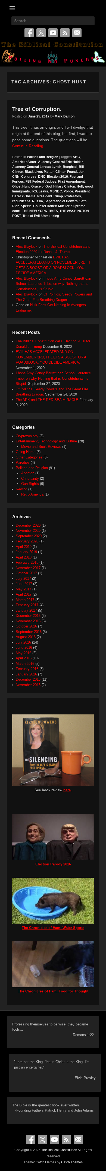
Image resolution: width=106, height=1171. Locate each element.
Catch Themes (72, 1162)
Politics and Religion (42, 157)
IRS (34, 191)
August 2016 (26, 637)
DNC (41, 177)
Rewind (21, 489)
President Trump (50, 196)
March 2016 (25, 664)
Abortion (27, 473)
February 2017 (27, 605)
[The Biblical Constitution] (53, 53)
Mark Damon (64, 116)
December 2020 (28, 525)
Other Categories (29, 457)
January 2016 (26, 674)
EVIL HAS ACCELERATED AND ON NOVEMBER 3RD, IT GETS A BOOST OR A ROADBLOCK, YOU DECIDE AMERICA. (51, 357)
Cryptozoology (27, 436)
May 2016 (23, 653)
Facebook (29, 32)
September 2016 (29, 632)
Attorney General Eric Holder (60, 162)
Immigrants (21, 191)
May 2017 (23, 589)
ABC (76, 157)
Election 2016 (57, 177)
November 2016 (28, 621)
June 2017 (24, 584)
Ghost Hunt (21, 186)
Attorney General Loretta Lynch (36, 167)
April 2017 (24, 594)
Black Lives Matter (39, 172)
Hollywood (85, 186)
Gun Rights (30, 484)
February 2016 (27, 669)
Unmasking (50, 216)
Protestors (72, 196)
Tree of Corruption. (36, 109)
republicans (21, 201)
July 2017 (23, 579)
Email (77, 32)
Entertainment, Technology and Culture (46, 441)
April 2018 (24, 557)
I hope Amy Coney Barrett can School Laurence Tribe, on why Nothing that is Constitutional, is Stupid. (53, 283)
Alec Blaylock (27, 247)
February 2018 (27, 562)
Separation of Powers (61, 201)
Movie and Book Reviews (41, 447)
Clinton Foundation (69, 172)
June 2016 (24, 647)
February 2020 (27, 541)
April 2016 (24, 658)
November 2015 (28, 685)
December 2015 (28, 679)
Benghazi (70, 167)
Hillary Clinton (64, 186)
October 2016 (26, 626)
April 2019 (24, 547)
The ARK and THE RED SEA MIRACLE (47, 400)
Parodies (23, 462)
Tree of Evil (31, 216)
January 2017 (26, 610)
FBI (28, 181)
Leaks (43, 191)
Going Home (25, 452)
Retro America (32, 494)
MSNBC (56, 191)
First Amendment (71, 181)
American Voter (24, 162)
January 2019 (26, 552)
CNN (16, 177)
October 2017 (26, 573)
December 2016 (28, 616)
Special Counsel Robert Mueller (45, 206)
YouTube (53, 32)
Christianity (30, 478)
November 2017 (28, 568)
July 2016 (23, 642)
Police (68, 191)
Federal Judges (44, 181)
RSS (65, 32)
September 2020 (29, 536)
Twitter (41, 32)
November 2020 (28, 531)
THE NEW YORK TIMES (40, 211)
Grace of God (41, 186)
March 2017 (25, 600)
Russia (37, 201)
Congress (28, 177)
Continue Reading (27, 146)
